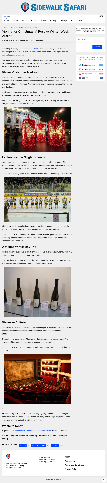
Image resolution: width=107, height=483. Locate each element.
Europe (64, 21)
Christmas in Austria (30, 49)
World (81, 21)
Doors (15, 21)
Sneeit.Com (57, 479)
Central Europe (24, 27)
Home (6, 21)
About (24, 21)
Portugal (53, 21)
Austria (34, 27)
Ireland (43, 21)
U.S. (73, 21)
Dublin (33, 21)
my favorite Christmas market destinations (33, 431)
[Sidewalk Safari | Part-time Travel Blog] (53, 11)
